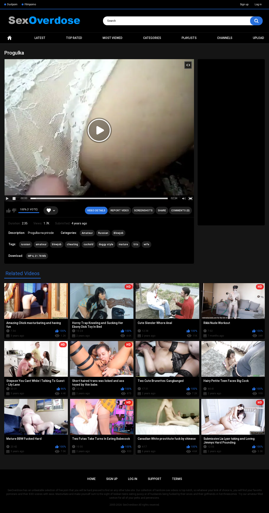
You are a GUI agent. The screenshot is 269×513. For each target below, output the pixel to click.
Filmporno (30, 4)
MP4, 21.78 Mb (37, 256)
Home (9, 38)
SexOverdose (130, 504)
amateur (41, 244)
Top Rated (74, 38)
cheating (72, 244)
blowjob (56, 244)
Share (162, 210)
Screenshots (143, 210)
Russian (103, 233)
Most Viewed (112, 38)
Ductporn (12, 4)
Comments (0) (180, 210)
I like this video (8, 210)
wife (146, 244)
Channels (224, 38)
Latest (39, 38)
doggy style (106, 244)
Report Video (120, 210)
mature (123, 244)
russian (25, 244)
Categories (152, 38)
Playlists (189, 38)
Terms (177, 479)
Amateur (87, 233)
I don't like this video (14, 210)
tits (135, 244)
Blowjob (118, 233)
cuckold (88, 244)
